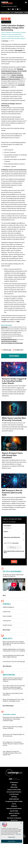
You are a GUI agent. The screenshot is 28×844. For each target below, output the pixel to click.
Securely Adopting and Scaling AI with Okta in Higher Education (13, 656)
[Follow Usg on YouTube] (17, 9)
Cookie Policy (18, 834)
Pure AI (14, 804)
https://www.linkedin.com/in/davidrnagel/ (12, 343)
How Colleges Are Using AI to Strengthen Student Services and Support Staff (12, 753)
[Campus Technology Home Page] (7, 3)
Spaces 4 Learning (14, 813)
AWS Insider (14, 787)
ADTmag (14, 785)
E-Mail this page (7, 350)
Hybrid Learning (18, 12)
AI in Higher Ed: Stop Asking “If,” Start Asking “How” (13, 694)
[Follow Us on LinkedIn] (8, 9)
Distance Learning (6, 22)
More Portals (6, 630)
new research (19, 50)
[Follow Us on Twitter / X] (10, 9)
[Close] (21, 823)
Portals (7, 604)
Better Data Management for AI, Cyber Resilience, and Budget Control (13, 700)
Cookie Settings (11, 837)
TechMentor (14, 815)
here (4, 319)
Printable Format (19, 350)
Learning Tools (7, 620)
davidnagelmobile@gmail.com (9, 339)
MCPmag (14, 796)
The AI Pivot (14, 820)
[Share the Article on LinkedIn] (6, 19)
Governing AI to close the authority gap (14, 661)
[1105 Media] (14, 779)
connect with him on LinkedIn (8, 341)
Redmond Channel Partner (14, 808)
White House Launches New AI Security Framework (14, 419)
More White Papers (8, 706)
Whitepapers (9, 674)
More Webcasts (7, 666)
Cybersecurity (6, 611)
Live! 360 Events (14, 794)
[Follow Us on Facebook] (15, 9)
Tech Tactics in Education (14, 818)
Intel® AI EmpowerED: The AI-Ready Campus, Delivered (12, 727)
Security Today (14, 811)
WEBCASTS (7, 638)
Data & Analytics (7, 616)
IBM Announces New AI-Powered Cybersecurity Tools (12, 492)
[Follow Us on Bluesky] (13, 9)
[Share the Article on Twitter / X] (9, 19)
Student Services (7, 625)
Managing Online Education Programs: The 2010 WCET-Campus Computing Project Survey (14, 71)
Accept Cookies (11, 841)
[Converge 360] (14, 772)
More (4, 595)
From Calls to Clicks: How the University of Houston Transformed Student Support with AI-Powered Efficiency (14, 687)
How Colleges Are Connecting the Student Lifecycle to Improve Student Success (13, 743)
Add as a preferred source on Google (10, 6)
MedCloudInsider (14, 799)
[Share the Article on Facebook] (3, 19)
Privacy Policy (15, 543)
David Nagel (5, 40)
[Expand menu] (26, 3)
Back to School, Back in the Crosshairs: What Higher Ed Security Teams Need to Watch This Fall (14, 643)
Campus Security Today (14, 789)
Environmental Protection (14, 792)
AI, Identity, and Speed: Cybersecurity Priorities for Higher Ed (13, 575)
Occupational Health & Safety (14, 801)
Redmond (14, 806)
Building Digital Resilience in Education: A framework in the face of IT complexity (14, 650)
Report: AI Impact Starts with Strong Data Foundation (12, 455)
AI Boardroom (14, 782)
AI (12, 12)
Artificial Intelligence (8, 607)
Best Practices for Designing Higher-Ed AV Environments (13, 735)
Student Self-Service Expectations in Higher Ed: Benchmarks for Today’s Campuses (13, 679)
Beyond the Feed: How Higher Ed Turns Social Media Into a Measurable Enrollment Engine (13, 719)
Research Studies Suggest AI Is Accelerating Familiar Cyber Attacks (14, 380)
